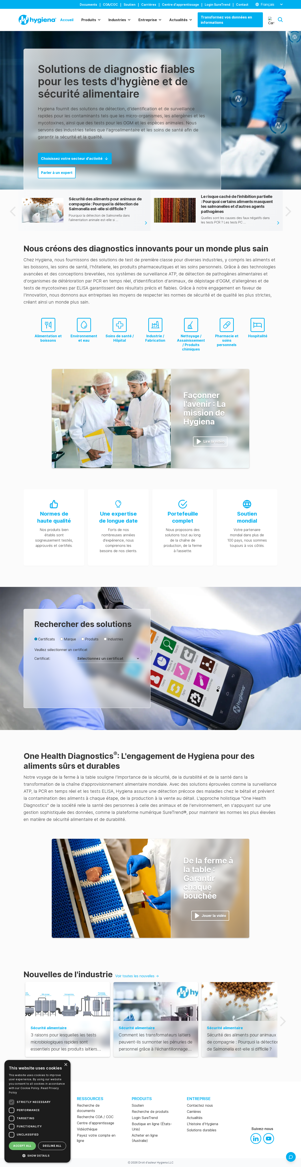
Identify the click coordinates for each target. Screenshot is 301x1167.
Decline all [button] (52, 1145)
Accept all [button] (22, 1145)
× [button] (65, 1064)
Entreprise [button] (147, 20)
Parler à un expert (56, 172)
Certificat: (42, 658)
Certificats (46, 639)
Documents (88, 4)
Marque (70, 639)
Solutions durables (201, 1130)
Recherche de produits (150, 1111)
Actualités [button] (178, 20)
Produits (91, 639)
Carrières (148, 4)
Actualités (195, 1117)
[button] (280, 19)
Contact (242, 4)
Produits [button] (88, 20)
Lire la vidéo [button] (213, 441)
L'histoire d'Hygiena (202, 1124)
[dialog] (37, 1111)
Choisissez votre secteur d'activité (71, 158)
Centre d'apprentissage (180, 4)
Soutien (130, 4)
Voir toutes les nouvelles (137, 976)
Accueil (66, 20)
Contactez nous (200, 1105)
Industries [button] (117, 20)
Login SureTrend (217, 4)
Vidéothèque (87, 1129)
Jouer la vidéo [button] (214, 915)
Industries (115, 639)
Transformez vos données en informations (226, 20)
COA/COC (110, 4)
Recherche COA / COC (95, 1117)
